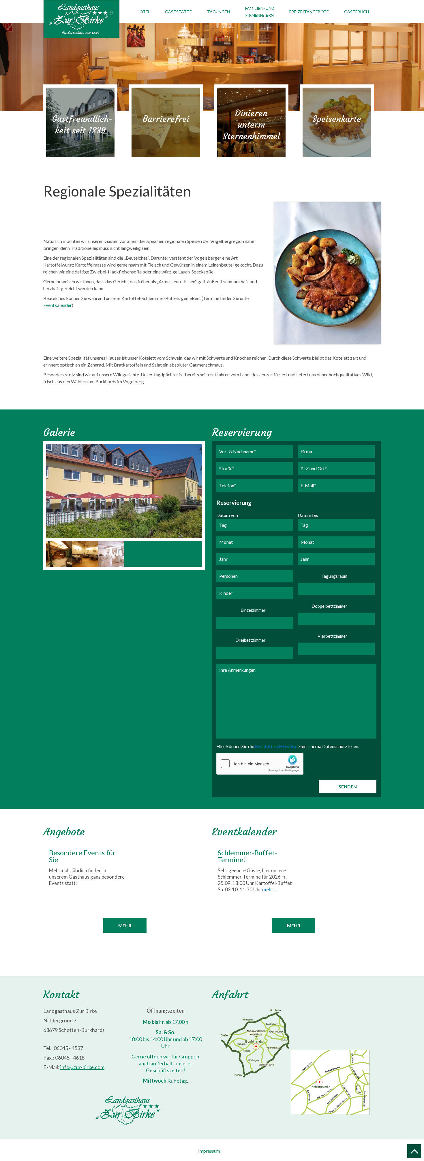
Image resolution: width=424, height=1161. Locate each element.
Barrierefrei (166, 119)
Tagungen (218, 11)
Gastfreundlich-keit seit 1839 (82, 125)
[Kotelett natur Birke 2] (327, 273)
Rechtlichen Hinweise (276, 746)
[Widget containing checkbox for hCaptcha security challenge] (259, 764)
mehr (125, 925)
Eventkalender (57, 305)
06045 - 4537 (68, 1048)
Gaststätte (178, 11)
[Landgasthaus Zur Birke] (59, 554)
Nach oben (414, 1151)
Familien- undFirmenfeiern (259, 12)
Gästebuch (356, 11)
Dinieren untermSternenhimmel (251, 124)
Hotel (143, 11)
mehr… (269, 889)
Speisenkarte (336, 119)
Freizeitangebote (309, 11)
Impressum (209, 1151)
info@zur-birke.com (82, 1067)
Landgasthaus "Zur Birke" (85, 19)
